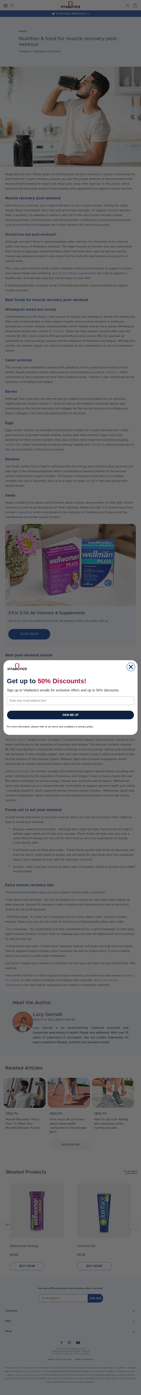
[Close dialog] (131, 667)
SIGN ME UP (70, 714)
